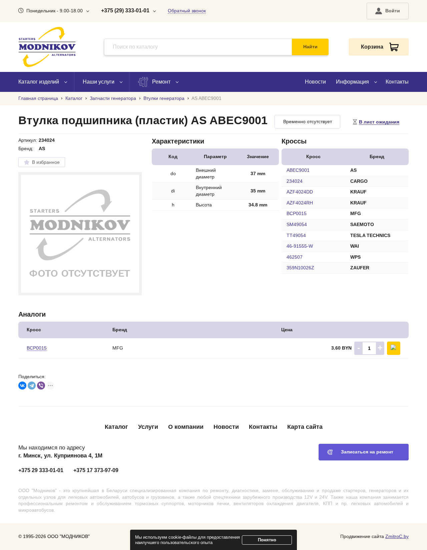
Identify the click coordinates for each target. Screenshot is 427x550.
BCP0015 (37, 348)
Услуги (148, 426)
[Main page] (47, 47)
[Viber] (41, 386)
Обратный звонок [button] (187, 10)
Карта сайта (305, 426)
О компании (185, 426)
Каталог (116, 426)
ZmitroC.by (397, 536)
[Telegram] (32, 386)
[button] (388, 11)
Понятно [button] (267, 539)
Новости (315, 82)
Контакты (397, 82)
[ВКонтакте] (22, 386)
